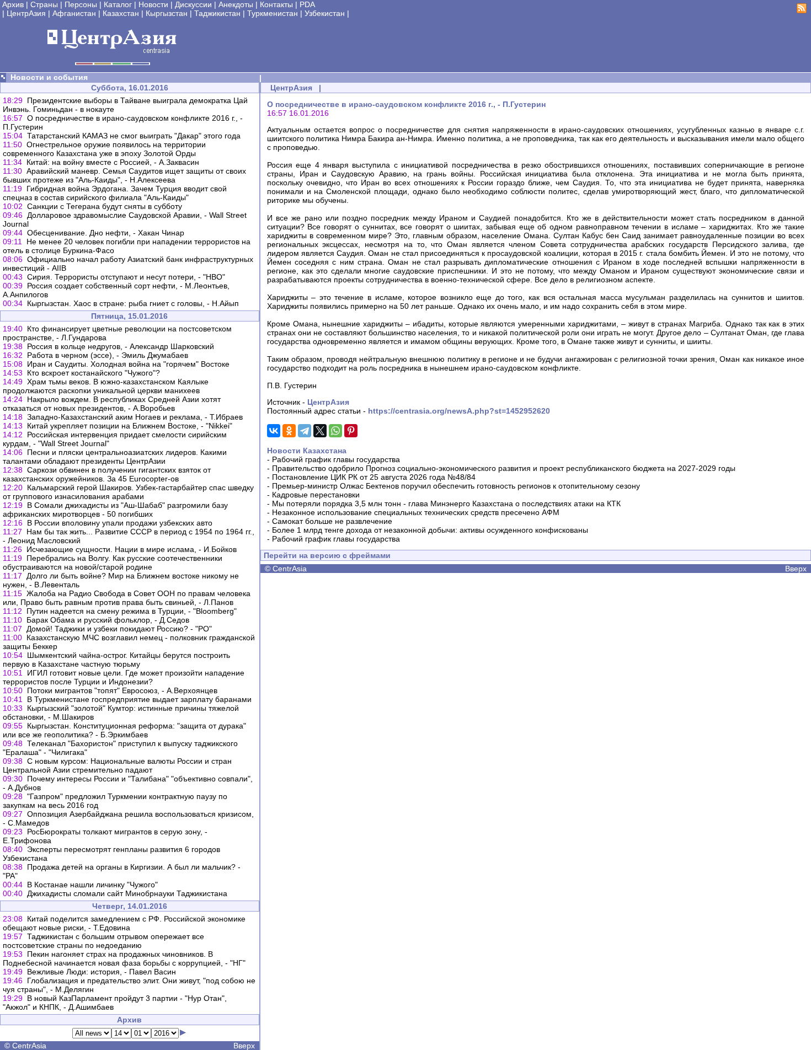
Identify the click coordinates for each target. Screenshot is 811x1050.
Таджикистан (217, 13)
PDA (307, 4)
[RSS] (802, 10)
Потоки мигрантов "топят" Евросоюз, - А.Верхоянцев (122, 690)
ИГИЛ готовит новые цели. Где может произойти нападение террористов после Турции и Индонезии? (123, 677)
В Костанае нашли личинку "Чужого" (92, 884)
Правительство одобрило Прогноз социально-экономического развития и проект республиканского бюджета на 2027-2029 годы (503, 468)
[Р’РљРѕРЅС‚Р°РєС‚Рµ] (273, 430)
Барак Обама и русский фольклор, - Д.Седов (107, 619)
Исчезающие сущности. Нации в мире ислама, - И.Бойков (131, 549)
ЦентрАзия (26, 13)
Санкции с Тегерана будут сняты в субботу (104, 206)
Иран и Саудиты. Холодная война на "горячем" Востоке (128, 364)
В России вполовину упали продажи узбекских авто (119, 522)
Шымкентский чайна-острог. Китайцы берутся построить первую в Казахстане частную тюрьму (116, 659)
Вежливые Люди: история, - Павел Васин (101, 971)
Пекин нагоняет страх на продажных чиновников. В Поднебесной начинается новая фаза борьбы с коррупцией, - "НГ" (124, 958)
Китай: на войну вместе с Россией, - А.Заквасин (112, 162)
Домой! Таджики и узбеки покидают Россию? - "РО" (119, 628)
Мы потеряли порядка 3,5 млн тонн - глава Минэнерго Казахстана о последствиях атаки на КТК (446, 503)
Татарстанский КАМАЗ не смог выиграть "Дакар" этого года (134, 135)
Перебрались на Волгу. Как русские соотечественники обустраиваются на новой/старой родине (112, 562)
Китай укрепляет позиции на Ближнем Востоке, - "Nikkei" (129, 425)
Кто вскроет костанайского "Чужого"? (93, 372)
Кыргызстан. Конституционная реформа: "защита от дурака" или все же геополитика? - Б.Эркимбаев (124, 730)
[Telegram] (304, 430)
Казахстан (121, 13)
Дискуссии (193, 4)
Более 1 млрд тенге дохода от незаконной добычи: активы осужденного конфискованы (430, 530)
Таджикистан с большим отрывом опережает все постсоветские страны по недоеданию (103, 941)
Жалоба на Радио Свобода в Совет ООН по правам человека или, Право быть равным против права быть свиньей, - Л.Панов (126, 598)
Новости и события (49, 77)
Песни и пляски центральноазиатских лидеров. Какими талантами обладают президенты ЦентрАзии (115, 456)
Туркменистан (272, 13)
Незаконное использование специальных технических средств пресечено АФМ (415, 512)
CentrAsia (29, 1045)
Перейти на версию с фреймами (327, 555)
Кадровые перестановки (316, 494)
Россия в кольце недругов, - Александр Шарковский (120, 346)
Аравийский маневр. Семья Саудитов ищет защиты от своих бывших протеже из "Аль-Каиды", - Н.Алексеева (124, 175)
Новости (153, 4)
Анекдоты (235, 4)
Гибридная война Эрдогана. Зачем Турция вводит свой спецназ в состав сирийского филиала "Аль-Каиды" (115, 193)
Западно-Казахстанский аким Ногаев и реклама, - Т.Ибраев (135, 417)
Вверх (244, 1045)
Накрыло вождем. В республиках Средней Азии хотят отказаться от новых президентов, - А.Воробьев (112, 404)
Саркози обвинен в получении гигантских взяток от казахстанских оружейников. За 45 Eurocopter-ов (107, 474)
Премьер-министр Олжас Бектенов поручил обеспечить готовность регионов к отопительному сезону (456, 485)
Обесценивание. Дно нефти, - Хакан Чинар (105, 232)
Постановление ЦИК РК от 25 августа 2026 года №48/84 (374, 477)
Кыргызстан (167, 13)
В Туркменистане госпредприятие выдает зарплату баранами (139, 699)
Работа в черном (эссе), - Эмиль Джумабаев (107, 355)
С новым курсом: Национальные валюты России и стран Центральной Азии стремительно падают (117, 765)
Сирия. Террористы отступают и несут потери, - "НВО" (126, 276)
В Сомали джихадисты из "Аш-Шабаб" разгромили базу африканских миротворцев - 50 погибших (115, 509)
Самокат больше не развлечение (332, 521)
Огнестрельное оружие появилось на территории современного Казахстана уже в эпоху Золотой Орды (104, 149)
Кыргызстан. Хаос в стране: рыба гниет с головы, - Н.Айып (133, 303)
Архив (13, 4)
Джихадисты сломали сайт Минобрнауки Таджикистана (127, 893)
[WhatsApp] (335, 430)
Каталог (118, 4)
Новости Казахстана (306, 450)
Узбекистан (325, 13)
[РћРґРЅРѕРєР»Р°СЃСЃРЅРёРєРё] (289, 430)
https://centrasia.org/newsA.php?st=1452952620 (459, 410)
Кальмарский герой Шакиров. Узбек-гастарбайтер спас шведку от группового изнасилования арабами (128, 492)
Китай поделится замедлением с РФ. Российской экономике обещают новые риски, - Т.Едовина (124, 923)
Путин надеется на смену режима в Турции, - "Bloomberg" (131, 611)
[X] (320, 430)
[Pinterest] (351, 430)
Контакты (276, 4)
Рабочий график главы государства (336, 459)
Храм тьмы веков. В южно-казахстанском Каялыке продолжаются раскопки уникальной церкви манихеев (106, 386)
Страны (44, 4)
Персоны (81, 4)
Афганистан (74, 13)
